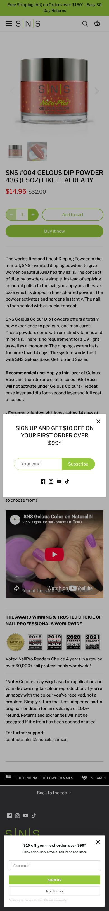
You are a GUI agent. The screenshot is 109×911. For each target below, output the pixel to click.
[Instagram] (51, 481)
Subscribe (78, 464)
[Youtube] (59, 481)
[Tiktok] (67, 481)
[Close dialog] (97, 842)
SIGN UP (55, 880)
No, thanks (54, 890)
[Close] (98, 421)
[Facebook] (43, 481)
